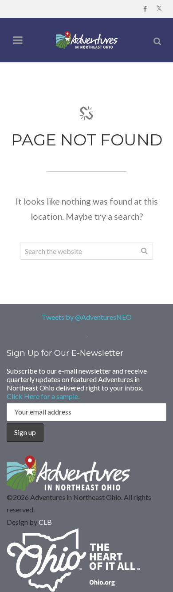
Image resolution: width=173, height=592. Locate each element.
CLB (45, 522)
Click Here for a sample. (43, 396)
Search (144, 251)
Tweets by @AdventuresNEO (87, 317)
